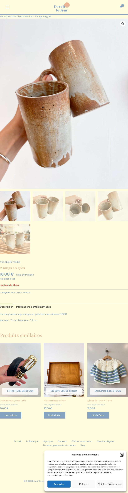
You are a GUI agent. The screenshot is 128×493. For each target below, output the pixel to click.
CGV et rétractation (81, 441)
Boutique (5, 16)
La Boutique (32, 441)
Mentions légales (105, 441)
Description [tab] (6, 306)
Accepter (59, 484)
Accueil (17, 441)
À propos (48, 441)
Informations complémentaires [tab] (33, 306)
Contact (62, 441)
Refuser (83, 484)
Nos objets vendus (22, 16)
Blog (83, 445)
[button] (121, 454)
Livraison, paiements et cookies (59, 445)
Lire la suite (11, 415)
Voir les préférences (110, 484)
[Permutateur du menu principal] (7, 7)
